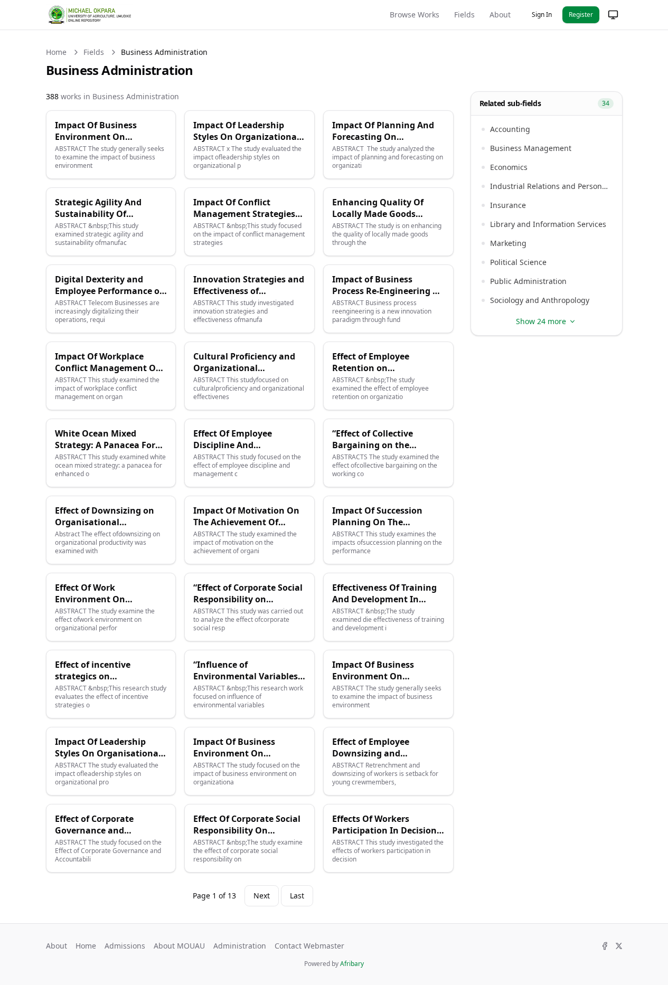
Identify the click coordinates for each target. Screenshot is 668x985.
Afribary (352, 963)
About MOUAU (179, 946)
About (500, 15)
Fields (464, 15)
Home (56, 52)
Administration (239, 946)
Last (297, 896)
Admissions (125, 946)
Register (581, 14)
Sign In (542, 14)
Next (261, 896)
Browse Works (414, 15)
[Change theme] (613, 14)
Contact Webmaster (309, 946)
